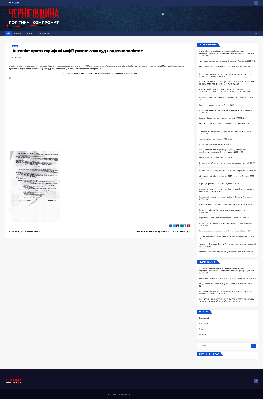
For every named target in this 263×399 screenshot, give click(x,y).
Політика (30, 34)
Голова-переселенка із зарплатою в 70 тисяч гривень (220, 231)
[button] (256, 34)
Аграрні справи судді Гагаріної (211, 139)
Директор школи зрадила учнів (211, 157)
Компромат (44, 34)
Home (109, 394)
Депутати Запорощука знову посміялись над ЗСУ (218, 118)
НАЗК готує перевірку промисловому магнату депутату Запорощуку (226, 110)
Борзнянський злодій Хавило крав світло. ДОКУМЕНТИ (220, 218)
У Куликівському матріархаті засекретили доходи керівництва (223, 236)
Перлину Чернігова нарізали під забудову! (215, 184)
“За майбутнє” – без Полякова (25, 231)
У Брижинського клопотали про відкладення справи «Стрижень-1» (225, 131)
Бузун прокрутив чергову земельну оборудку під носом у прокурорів (225, 223)
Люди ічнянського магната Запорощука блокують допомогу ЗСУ (224, 123)
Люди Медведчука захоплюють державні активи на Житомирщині (224, 66)
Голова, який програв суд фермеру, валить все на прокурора (223, 171)
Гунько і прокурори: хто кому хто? (212, 105)
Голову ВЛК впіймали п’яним (210, 144)
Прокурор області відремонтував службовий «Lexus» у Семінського (225, 197)
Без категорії (204, 318)
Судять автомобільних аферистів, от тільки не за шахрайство (223, 97)
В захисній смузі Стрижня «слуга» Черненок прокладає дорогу (223, 163)
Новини (17, 34)
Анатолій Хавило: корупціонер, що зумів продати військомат (222, 252)
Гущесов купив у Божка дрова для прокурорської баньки (221, 205)
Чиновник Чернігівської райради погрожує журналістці (162, 231)
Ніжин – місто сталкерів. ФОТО (122, 394)
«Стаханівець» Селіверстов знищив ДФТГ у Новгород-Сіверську (224, 176)
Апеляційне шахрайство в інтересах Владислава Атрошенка (223, 61)
